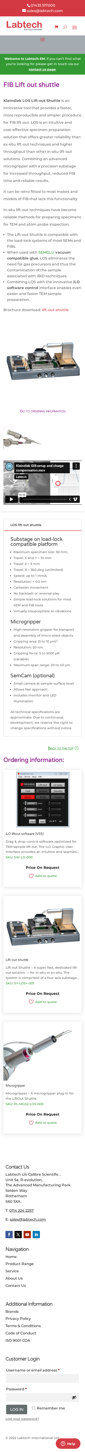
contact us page (42, 69)
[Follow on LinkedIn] (36, 1234)
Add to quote (46, 876)
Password (16, 1389)
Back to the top (60, 748)
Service (12, 1271)
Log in (16, 1409)
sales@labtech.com (28, 1219)
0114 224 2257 (21, 1210)
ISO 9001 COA (17, 1340)
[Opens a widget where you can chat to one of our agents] (68, 1444)
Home (11, 1257)
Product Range (19, 1264)
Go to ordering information (42, 410)
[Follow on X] (18, 1234)
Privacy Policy (18, 1318)
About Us (14, 1278)
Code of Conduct (20, 1333)
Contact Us (15, 1285)
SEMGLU (46, 252)
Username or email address (33, 1370)
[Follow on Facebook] (9, 1234)
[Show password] (74, 1397)
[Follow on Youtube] (27, 1234)
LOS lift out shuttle (25, 525)
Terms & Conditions (23, 1326)
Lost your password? (22, 1419)
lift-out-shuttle (55, 310)
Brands (12, 1311)
